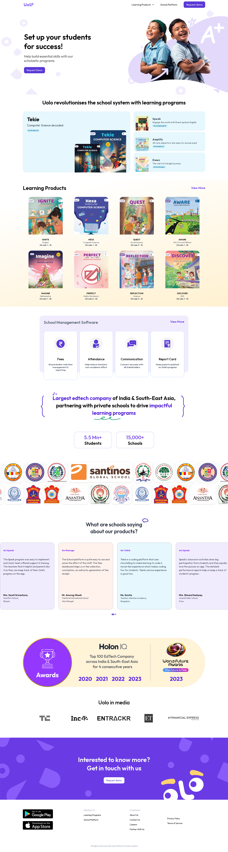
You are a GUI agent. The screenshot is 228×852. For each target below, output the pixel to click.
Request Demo (34, 70)
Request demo (194, 4)
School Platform (168, 4)
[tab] (112, 614)
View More (198, 188)
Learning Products (141, 4)
